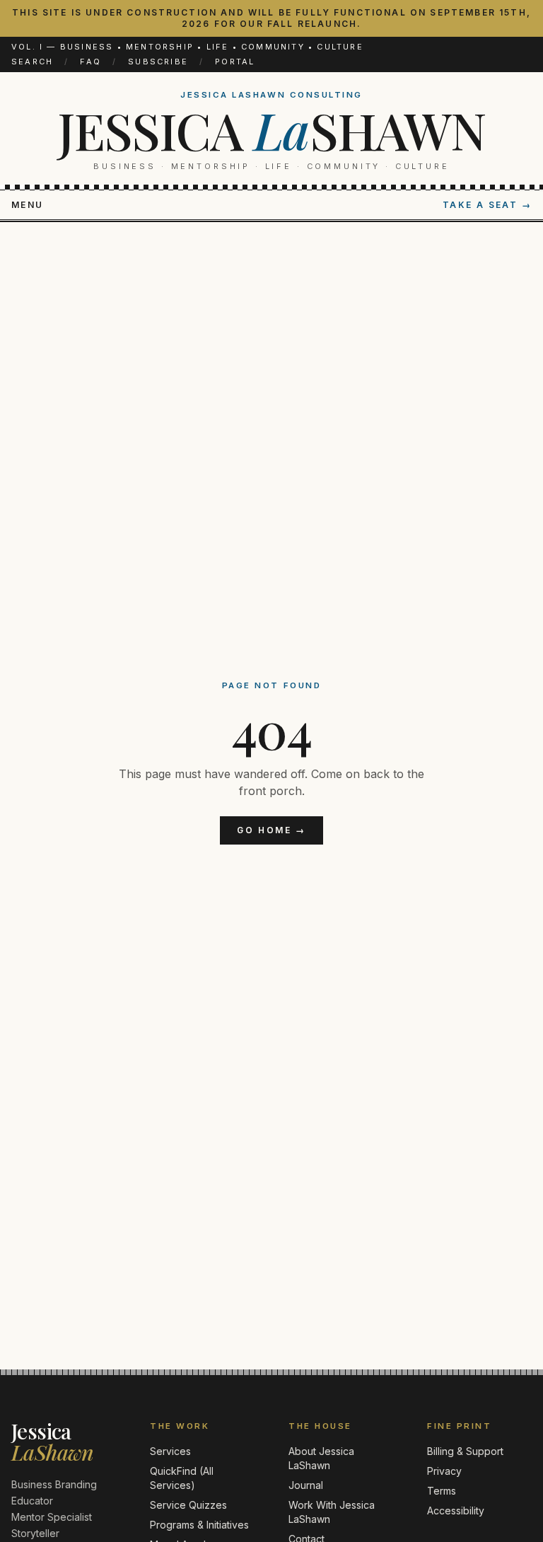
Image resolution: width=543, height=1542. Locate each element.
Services (170, 1451)
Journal (305, 1485)
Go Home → (271, 830)
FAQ (90, 61)
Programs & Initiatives (199, 1525)
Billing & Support (465, 1451)
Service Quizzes (188, 1505)
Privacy (444, 1471)
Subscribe (158, 61)
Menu (27, 204)
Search (32, 61)
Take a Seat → (487, 204)
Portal (235, 61)
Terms (441, 1491)
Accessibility (455, 1511)
